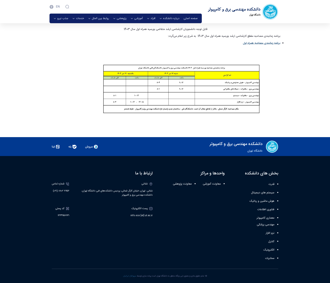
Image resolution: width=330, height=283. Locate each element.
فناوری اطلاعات (265, 209)
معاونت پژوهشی (182, 184)
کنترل (271, 241)
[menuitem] (191, 18)
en (58, 6)
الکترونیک (268, 250)
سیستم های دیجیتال (262, 192)
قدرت (271, 184)
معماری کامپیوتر (265, 218)
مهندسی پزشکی (265, 224)
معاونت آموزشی (212, 184)
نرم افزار (270, 233)
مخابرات (269, 258)
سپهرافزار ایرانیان (129, 276)
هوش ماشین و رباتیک (262, 201)
